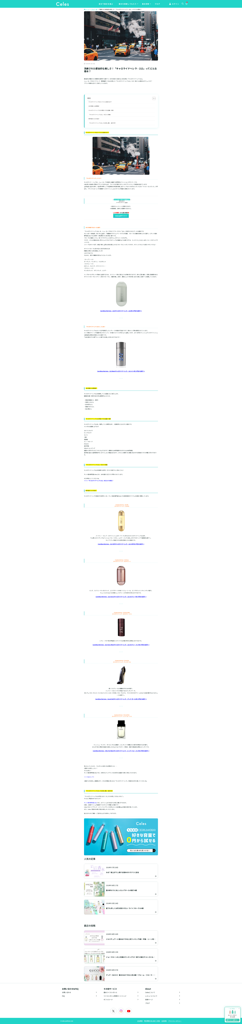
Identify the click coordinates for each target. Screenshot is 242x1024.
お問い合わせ (66, 992)
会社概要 (140, 1021)
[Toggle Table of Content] (153, 98)
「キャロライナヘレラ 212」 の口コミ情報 (99, 114)
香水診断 (145, 4)
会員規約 (164, 1021)
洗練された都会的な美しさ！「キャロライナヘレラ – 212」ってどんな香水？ (120, 70)
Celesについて (150, 992)
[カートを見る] (186, 4)
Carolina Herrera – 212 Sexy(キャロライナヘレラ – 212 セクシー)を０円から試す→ (121, 597)
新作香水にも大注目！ (94, 118)
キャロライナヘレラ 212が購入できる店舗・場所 (101, 110)
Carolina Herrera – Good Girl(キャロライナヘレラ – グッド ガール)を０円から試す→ (121, 699)
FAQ (63, 996)
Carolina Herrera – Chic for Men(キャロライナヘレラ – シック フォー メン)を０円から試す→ (121, 751)
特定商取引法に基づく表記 (152, 1021)
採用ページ (149, 999)
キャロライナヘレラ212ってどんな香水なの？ (100, 102)
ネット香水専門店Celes (90, 803)
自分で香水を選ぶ (106, 4)
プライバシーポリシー (175, 1021)
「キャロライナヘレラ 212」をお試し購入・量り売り (102, 123)
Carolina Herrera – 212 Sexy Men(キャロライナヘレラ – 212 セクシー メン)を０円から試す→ (121, 645)
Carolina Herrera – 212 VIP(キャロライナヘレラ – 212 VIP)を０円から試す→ (121, 544)
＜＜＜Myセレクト (89, 777)
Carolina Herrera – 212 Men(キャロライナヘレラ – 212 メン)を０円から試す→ (121, 371)
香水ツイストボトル (110, 992)
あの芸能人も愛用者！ (94, 106)
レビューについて (151, 996)
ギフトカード (108, 999)
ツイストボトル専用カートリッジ (115, 996)
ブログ (157, 4)
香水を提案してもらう (128, 4)
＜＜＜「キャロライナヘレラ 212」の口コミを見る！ (99, 480)
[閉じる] (239, 1008)
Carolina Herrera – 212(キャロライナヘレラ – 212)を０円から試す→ (121, 311)
